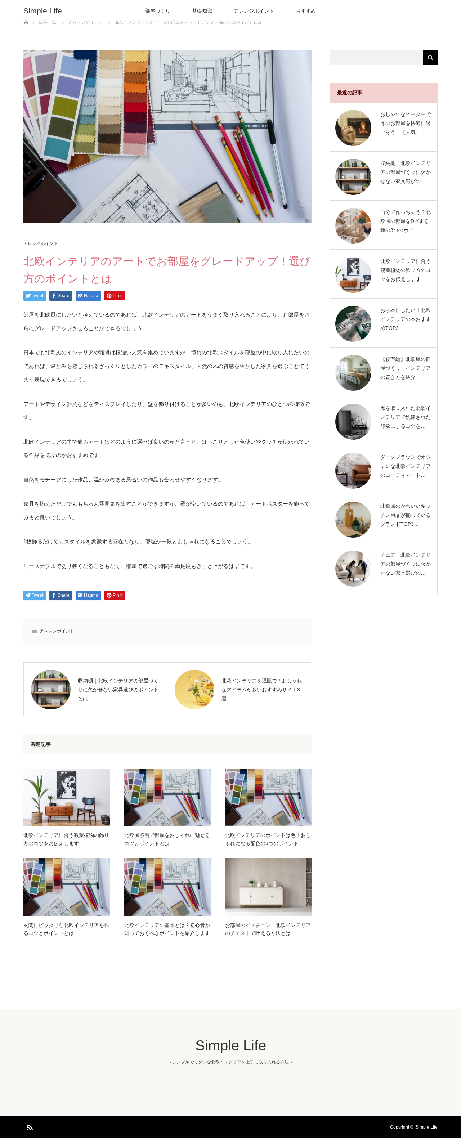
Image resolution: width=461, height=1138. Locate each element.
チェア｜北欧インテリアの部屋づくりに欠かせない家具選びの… (405, 564)
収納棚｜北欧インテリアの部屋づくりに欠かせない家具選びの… (405, 172)
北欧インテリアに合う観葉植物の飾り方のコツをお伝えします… (405, 270)
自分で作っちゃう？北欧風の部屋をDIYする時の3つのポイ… (405, 221)
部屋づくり (157, 11)
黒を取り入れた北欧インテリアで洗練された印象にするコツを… (405, 417)
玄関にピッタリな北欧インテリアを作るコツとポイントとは (66, 929)
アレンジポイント (254, 11)
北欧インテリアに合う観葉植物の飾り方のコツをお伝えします (66, 839)
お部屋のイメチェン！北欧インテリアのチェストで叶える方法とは (268, 929)
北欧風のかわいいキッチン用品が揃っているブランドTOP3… (405, 515)
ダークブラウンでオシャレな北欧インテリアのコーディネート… (405, 466)
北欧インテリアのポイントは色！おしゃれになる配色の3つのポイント (268, 839)
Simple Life (42, 10)
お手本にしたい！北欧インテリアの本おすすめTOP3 (405, 319)
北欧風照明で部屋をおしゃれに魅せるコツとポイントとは (167, 839)
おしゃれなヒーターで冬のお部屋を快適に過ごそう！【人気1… (405, 123)
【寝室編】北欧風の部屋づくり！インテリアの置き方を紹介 (405, 368)
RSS (28, 1126)
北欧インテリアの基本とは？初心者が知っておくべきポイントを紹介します (167, 929)
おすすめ (306, 11)
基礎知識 (202, 11)
